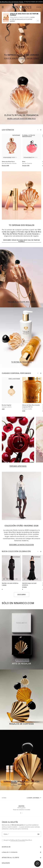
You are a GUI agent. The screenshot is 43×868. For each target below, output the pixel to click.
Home (4, 797)
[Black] (2, 589)
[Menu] (2, 6)
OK (38, 834)
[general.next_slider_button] (40, 129)
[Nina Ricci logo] (21, 7)
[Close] (37, 13)
